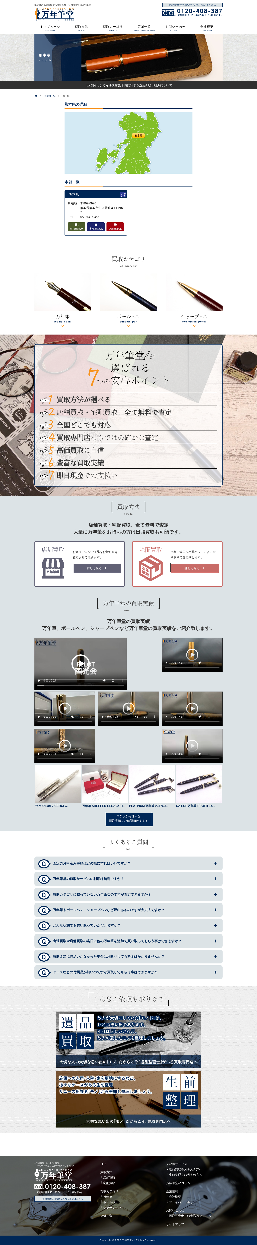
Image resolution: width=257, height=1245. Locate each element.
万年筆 (107, 1196)
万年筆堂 (127, 1240)
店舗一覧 (144, 28)
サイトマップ (175, 1224)
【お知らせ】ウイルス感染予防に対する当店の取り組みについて (128, 85)
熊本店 (138, 135)
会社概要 (206, 28)
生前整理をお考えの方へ (185, 1174)
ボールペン (110, 1202)
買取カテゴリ (113, 28)
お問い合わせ (176, 28)
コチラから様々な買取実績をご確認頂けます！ (128, 818)
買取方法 (81, 28)
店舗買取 (109, 1177)
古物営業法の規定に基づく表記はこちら (192, 5)
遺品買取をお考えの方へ (185, 1169)
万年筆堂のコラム (178, 1183)
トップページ (50, 28)
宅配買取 (109, 1183)
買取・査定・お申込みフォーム (190, 1215)
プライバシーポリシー (184, 1202)
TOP (103, 1164)
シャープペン (112, 1207)
